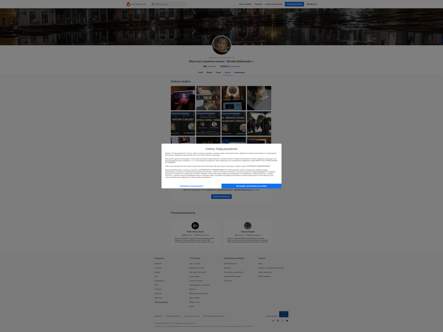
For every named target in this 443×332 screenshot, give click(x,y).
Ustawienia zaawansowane (191, 186)
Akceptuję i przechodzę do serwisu (251, 186)
